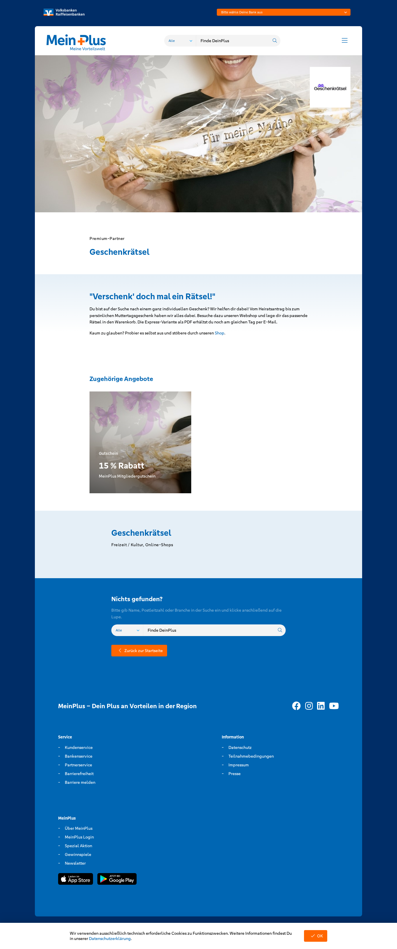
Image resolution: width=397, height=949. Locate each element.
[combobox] (283, 12)
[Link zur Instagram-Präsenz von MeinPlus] (309, 706)
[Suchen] (274, 41)
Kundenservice (79, 747)
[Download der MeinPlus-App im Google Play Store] (117, 880)
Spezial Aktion (78, 845)
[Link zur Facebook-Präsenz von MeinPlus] (296, 706)
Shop (219, 333)
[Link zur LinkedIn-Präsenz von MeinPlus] (321, 706)
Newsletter (75, 863)
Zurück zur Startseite (143, 650)
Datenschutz (240, 747)
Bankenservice (78, 756)
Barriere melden (80, 782)
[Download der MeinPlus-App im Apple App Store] (75, 880)
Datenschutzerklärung (110, 938)
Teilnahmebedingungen (251, 756)
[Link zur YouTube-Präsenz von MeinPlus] (334, 706)
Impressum (238, 765)
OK (320, 936)
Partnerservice (78, 765)
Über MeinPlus (78, 828)
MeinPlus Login (79, 837)
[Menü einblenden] (344, 41)
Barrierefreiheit (79, 773)
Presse (234, 773)
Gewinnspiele (78, 854)
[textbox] (283, 12)
